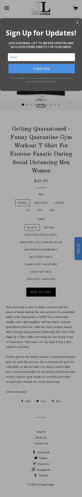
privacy (41, 106)
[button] (77, 22)
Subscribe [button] (41, 68)
